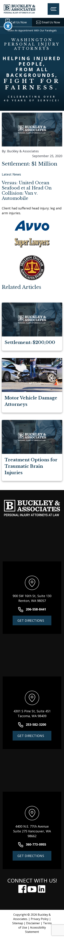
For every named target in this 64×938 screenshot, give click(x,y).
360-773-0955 (36, 844)
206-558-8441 (36, 609)
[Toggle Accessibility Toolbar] (8, 26)
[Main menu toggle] (53, 9)
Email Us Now (51, 22)
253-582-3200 (36, 724)
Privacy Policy (40, 919)
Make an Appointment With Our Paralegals (32, 30)
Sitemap (17, 923)
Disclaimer (33, 923)
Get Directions (30, 620)
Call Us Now (19, 22)
